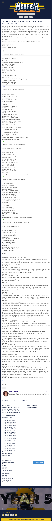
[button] (2, 499)
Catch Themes (41, 519)
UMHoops (4, 475)
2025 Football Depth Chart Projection (11, 410)
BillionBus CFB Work (7, 453)
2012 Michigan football (8, 400)
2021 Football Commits (9, 440)
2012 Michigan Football (28, 400)
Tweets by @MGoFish (32, 407)
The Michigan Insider (7, 470)
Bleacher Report (6, 473)
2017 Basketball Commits (10, 425)
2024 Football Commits (9, 447)
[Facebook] (46, 391)
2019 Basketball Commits (10, 432)
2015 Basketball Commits (10, 419)
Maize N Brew (5, 463)
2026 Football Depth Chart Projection (11, 414)
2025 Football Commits (9, 448)
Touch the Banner (6, 480)
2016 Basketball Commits (10, 422)
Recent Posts (10, 388)
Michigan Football (17, 400)
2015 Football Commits (9, 420)
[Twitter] (48, 391)
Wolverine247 (5, 468)
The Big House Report (7, 477)
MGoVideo (4, 467)
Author (4, 388)
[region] (26, 499)
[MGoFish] (27, 7)
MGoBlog (4, 465)
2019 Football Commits (9, 433)
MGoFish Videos (6, 455)
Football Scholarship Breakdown (10, 409)
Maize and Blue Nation (7, 478)
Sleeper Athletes (6, 481)
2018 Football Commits (9, 430)
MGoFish (17, 519)
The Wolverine (5, 472)
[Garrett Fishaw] (6, 396)
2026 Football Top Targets (8, 415)
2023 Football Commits (9, 445)
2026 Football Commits (9, 450)
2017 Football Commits (9, 427)
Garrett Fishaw (14, 23)
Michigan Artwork (6, 451)
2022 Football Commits (9, 443)
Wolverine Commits (7, 417)
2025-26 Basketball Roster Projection (11, 412)
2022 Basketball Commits (10, 442)
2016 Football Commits (9, 424)
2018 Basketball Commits (10, 428)
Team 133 (36, 400)
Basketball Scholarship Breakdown (10, 407)
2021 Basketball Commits (10, 438)
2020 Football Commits (9, 437)
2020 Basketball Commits (10, 435)
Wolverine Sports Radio (8, 462)
